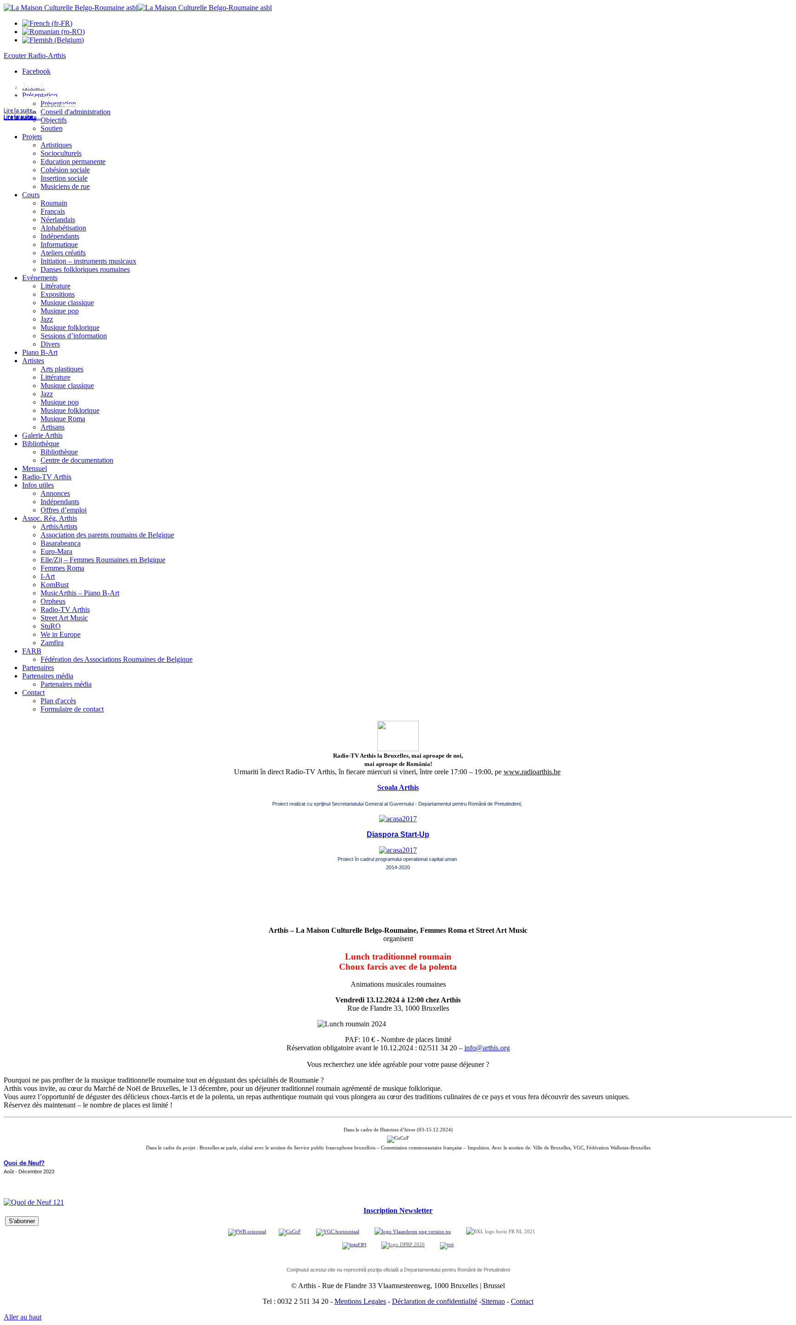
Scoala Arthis (398, 787)
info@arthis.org (487, 1048)
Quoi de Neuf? (24, 1163)
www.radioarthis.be (532, 772)
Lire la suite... (20, 117)
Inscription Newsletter (398, 1210)
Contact (522, 1301)
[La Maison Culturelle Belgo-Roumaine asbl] (138, 8)
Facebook (36, 71)
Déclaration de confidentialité (434, 1301)
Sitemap (493, 1301)
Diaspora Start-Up (398, 834)
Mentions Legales (360, 1301)
